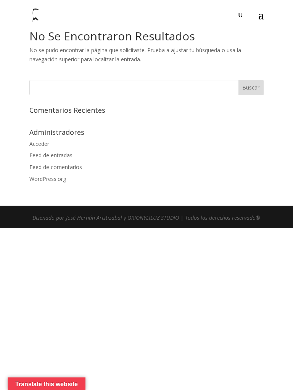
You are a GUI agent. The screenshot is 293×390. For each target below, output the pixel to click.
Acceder (39, 143)
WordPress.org (47, 178)
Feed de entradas (50, 155)
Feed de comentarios (55, 167)
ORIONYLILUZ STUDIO (153, 217)
